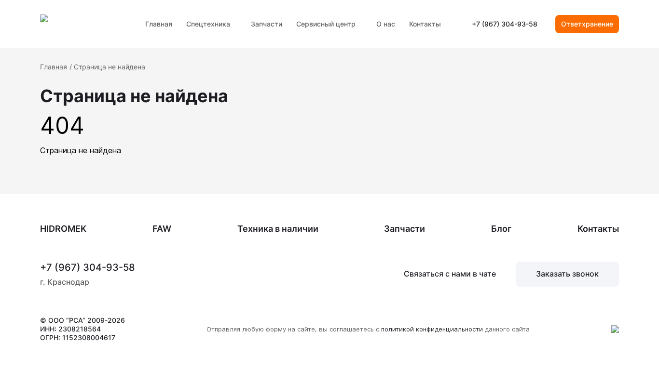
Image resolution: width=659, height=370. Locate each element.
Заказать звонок (567, 273)
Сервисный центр (326, 24)
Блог (501, 229)
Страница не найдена (109, 67)
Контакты (425, 24)
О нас (385, 24)
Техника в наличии (277, 229)
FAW (161, 229)
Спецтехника (208, 24)
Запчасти (266, 24)
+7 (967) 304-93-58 (504, 24)
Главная (158, 24)
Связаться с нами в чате (450, 273)
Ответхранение (587, 24)
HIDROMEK (63, 229)
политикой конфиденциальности (432, 329)
